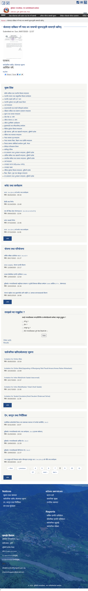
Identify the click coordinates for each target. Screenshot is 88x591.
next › (45, 472)
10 (72, 468)
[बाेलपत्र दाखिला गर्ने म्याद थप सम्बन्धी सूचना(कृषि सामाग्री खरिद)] (13, 46)
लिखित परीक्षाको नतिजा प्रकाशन (64, 16)
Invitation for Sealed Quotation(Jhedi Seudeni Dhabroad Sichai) (27, 396)
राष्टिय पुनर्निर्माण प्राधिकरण (12, 123)
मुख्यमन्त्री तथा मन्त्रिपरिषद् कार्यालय (14, 126)
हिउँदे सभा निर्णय (9, 202)
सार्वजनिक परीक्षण (53, 526)
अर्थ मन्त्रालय (8, 105)
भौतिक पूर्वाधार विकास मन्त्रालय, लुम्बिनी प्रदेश (17, 170)
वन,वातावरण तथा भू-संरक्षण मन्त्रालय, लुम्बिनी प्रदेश (19, 152)
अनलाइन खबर (8, 167)
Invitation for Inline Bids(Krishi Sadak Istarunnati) (21, 378)
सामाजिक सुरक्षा (52, 499)
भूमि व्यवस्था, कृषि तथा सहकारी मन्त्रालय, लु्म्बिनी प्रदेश (20, 132)
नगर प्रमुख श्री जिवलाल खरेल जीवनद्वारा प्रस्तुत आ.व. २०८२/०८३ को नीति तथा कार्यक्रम (30, 459)
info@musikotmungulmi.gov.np (13, 568)
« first (11, 468)
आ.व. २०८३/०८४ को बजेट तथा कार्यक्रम (16, 192)
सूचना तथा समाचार (10, 495)
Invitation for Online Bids (13, 359)
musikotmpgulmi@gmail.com (13, 572)
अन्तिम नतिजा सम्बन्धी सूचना (43, 16)
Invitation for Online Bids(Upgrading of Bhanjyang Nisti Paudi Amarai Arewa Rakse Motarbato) (38, 368)
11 (79, 468)
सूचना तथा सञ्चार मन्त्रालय (12, 114)
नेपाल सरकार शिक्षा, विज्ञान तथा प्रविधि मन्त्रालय (18, 140)
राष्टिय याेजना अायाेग (10, 120)
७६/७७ (5, 72)
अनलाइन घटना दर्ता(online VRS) (14, 164)
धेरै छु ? (26, 321)
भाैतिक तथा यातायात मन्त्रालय (12, 135)
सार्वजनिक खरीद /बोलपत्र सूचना (14, 499)
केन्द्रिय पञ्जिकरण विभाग (11, 146)
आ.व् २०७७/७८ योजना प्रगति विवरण (15, 265)
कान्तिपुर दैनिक (8, 149)
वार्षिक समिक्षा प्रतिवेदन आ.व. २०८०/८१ (15, 256)
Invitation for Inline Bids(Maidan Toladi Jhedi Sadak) (23, 387)
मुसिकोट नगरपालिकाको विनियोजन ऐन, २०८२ (17, 450)
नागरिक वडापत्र (52, 502)
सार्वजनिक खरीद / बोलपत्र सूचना (14, 65)
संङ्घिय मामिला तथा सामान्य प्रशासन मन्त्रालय (17, 111)
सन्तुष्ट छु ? (27, 328)
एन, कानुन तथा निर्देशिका (12, 502)
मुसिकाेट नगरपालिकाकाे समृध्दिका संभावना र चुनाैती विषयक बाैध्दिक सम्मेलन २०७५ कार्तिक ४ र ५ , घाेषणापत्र (35, 283)
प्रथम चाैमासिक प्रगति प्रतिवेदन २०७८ (15, 274)
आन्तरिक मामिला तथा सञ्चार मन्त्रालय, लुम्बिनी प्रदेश (19, 158)
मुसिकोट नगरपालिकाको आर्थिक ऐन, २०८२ (16, 441)
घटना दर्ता (50, 495)
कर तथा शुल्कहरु (9, 506)
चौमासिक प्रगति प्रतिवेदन (56, 519)
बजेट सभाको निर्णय (9, 220)
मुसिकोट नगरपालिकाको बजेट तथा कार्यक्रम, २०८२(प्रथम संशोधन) (23, 431)
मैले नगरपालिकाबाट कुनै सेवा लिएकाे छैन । (36, 331)
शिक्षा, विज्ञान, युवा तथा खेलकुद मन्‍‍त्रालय (15, 173)
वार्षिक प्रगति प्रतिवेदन (55, 515)
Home (3, 20)
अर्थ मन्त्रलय (8, 161)
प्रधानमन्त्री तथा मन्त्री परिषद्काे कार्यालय (16, 108)
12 (33, 472)
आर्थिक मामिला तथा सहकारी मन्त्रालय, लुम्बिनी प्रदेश (19, 155)
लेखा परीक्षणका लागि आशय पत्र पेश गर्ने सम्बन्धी (17, 16)
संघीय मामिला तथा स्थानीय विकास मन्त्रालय (16, 93)
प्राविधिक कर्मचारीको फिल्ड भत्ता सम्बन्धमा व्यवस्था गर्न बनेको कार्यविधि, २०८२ (26, 422)
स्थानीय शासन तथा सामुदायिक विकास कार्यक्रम (17, 96)
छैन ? (25, 324)
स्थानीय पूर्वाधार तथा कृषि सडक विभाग (15, 102)
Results (6, 343)
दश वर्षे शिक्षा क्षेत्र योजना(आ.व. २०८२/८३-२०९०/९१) (20, 211)
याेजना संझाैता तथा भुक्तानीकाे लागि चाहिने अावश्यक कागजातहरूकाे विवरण (25, 293)
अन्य (7, 238)
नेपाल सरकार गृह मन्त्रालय (11, 138)
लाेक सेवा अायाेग (9, 117)
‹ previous (22, 468)
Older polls (7, 340)
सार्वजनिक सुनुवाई (53, 523)
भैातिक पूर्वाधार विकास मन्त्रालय (13, 129)
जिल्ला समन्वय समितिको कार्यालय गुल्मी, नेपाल (17, 143)
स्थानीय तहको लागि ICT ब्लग (12, 99)
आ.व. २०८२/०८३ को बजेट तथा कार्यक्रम (16, 230)
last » (55, 472)
